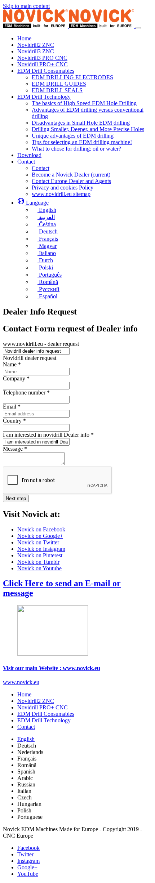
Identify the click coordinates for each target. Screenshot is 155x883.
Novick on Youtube (39, 568)
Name (12, 364)
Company (16, 378)
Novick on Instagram (41, 549)
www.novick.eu (21, 682)
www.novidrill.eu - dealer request (41, 344)
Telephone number (26, 392)
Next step (16, 498)
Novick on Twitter (38, 542)
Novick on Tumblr (38, 562)
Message (15, 449)
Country (14, 421)
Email (12, 406)
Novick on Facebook (41, 529)
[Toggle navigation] (138, 28)
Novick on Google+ (40, 536)
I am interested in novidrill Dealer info (48, 435)
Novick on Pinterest (39, 555)
